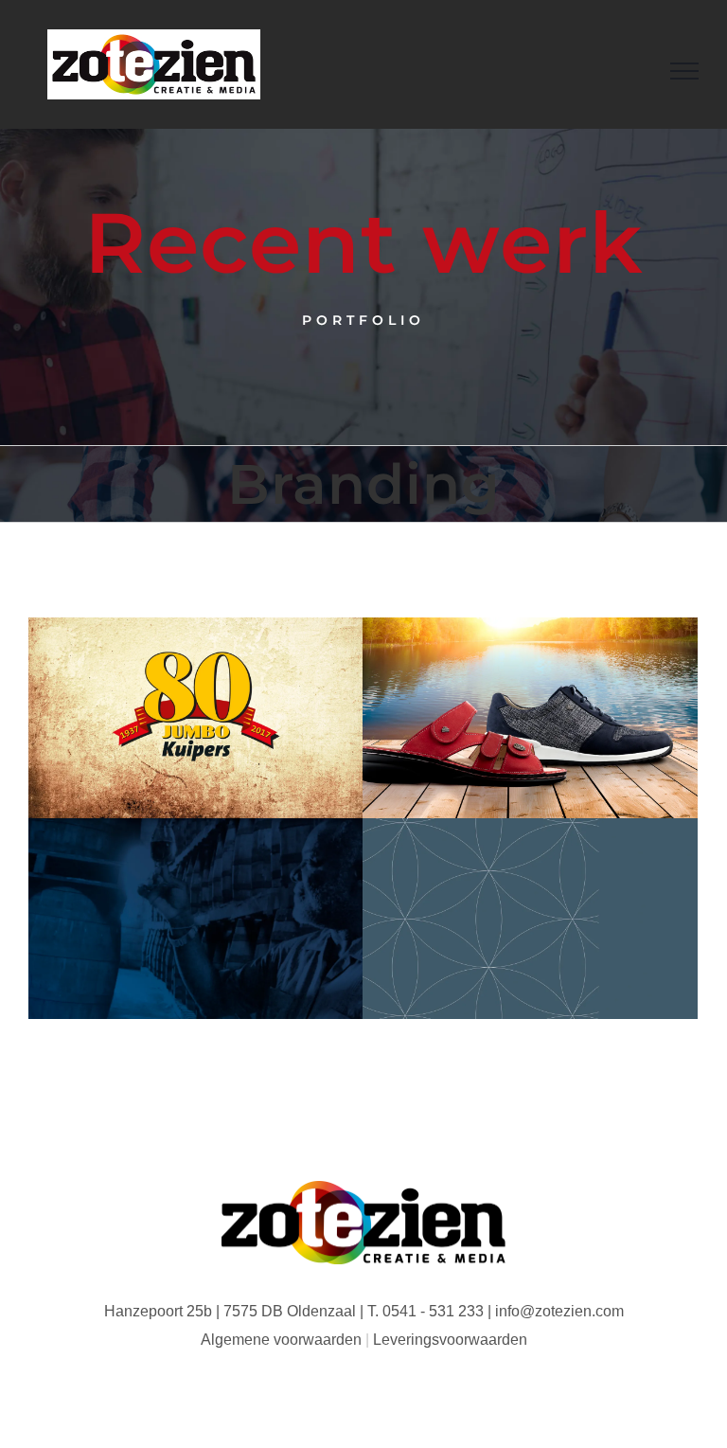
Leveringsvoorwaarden (450, 1340)
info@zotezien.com (559, 1311)
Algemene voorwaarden (281, 1340)
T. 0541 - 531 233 (425, 1311)
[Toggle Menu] (684, 71)
